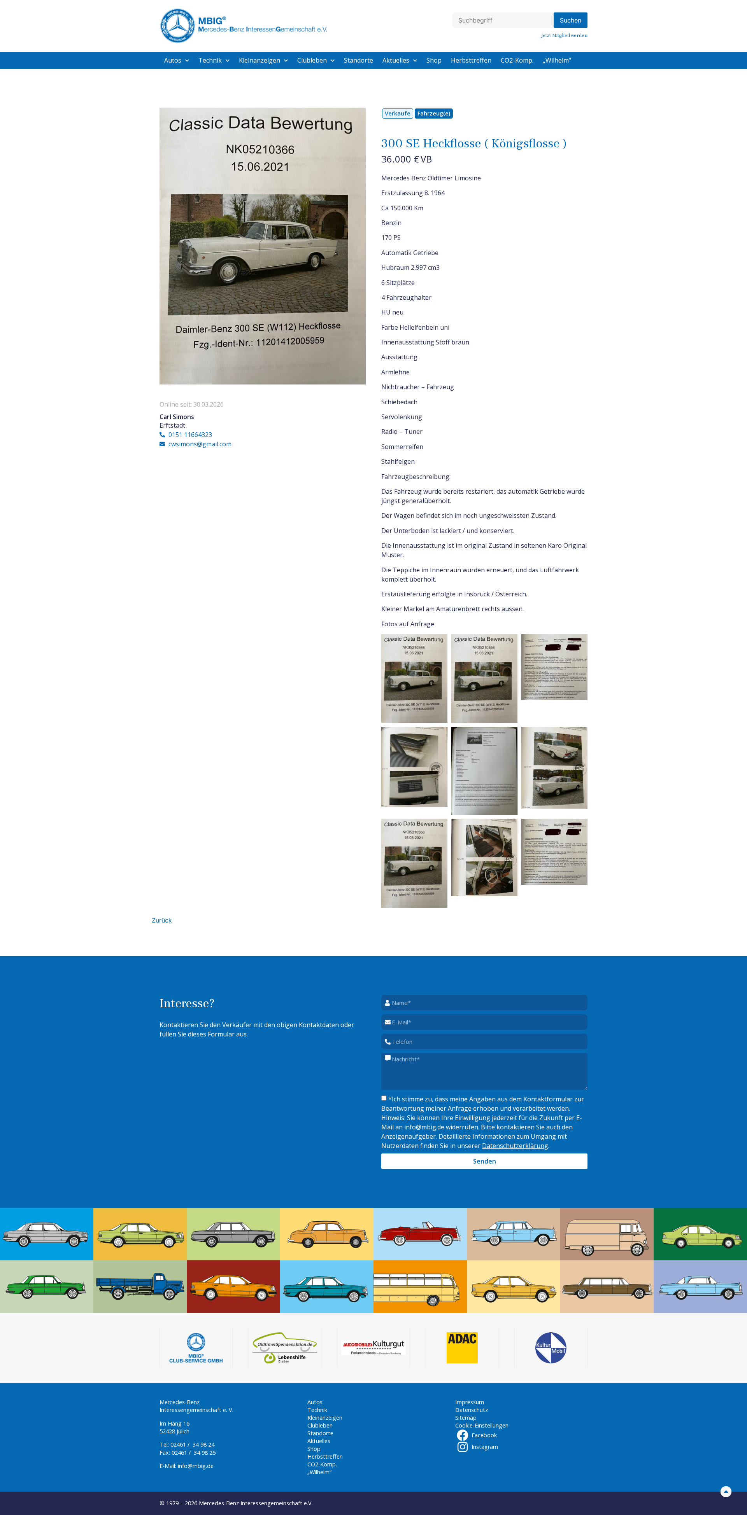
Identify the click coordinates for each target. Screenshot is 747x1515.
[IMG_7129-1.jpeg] (554, 852)
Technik (210, 60)
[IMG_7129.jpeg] (554, 667)
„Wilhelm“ (557, 60)
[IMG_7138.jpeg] (414, 767)
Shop (434, 60)
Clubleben (312, 60)
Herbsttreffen (471, 60)
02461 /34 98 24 (192, 1444)
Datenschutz (471, 1410)
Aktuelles (395, 60)
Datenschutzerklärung (515, 1145)
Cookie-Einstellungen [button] (482, 1425)
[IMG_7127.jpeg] (414, 863)
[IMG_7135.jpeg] (484, 857)
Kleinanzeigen (259, 60)
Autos (172, 60)
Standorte (358, 60)
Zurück (162, 920)
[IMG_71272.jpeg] (414, 678)
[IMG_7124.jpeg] (484, 771)
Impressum (469, 1402)
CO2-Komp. (517, 60)
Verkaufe (397, 113)
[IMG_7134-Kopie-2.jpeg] (554, 768)
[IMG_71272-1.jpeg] (484, 678)
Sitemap (466, 1417)
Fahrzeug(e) (433, 113)
